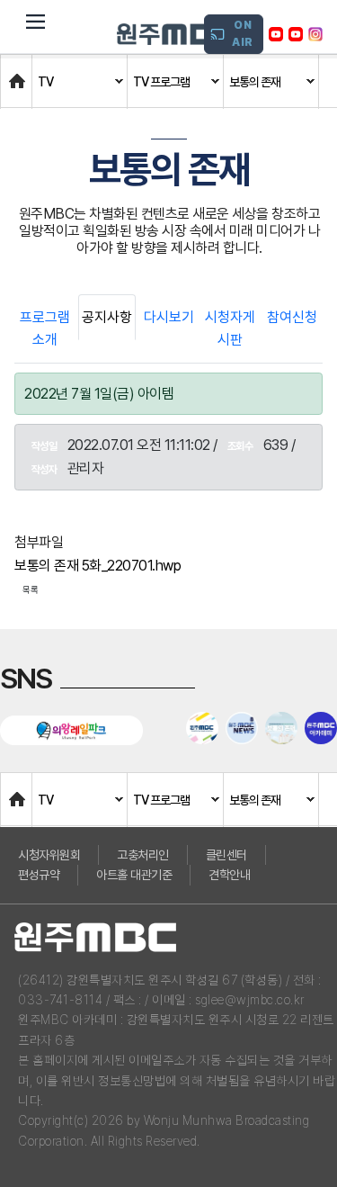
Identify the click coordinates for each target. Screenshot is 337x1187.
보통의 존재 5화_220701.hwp (97, 565)
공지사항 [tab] (107, 317)
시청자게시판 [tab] (230, 329)
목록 (30, 589)
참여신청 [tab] (292, 317)
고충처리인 (143, 855)
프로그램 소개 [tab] (45, 329)
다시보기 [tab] (169, 317)
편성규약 (38, 875)
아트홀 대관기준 (134, 875)
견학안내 (229, 875)
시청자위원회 (49, 855)
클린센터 (226, 855)
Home (19, 72)
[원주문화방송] (176, 34)
